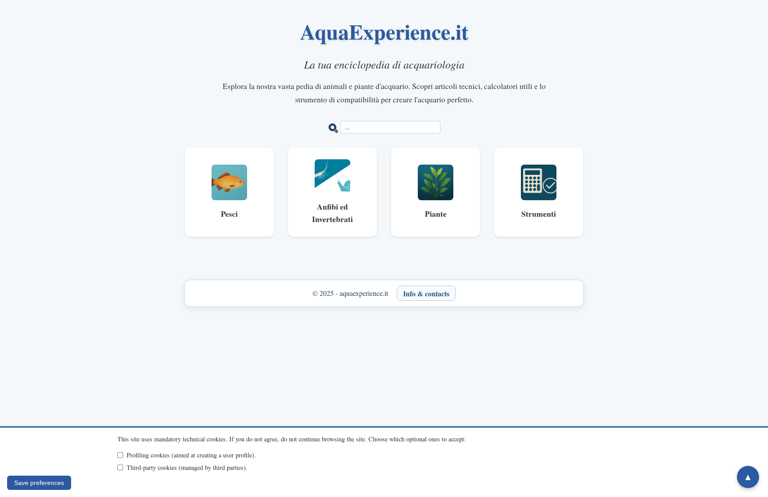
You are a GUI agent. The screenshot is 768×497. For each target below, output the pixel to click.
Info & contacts (426, 293)
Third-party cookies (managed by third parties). (187, 467)
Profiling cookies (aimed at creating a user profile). (191, 455)
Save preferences (39, 482)
